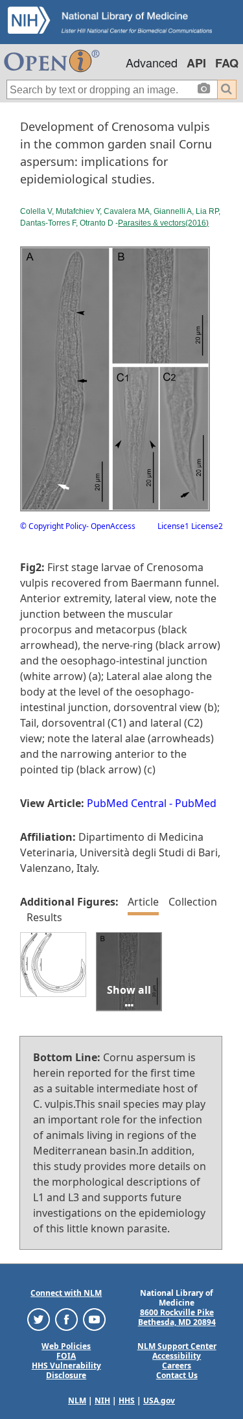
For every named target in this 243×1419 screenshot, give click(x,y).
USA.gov (159, 1400)
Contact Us (177, 1375)
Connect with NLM (66, 1292)
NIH (102, 1400)
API (196, 62)
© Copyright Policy (53, 526)
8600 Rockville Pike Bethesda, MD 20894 (177, 1317)
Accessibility (176, 1355)
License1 (173, 526)
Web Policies (66, 1346)
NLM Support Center (176, 1346)
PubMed (195, 803)
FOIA (66, 1355)
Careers (176, 1365)
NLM (77, 1400)
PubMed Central (127, 803)
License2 (206, 526)
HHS (127, 1400)
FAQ (226, 62)
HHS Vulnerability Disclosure (66, 1370)
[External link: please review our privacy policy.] (38, 1318)
